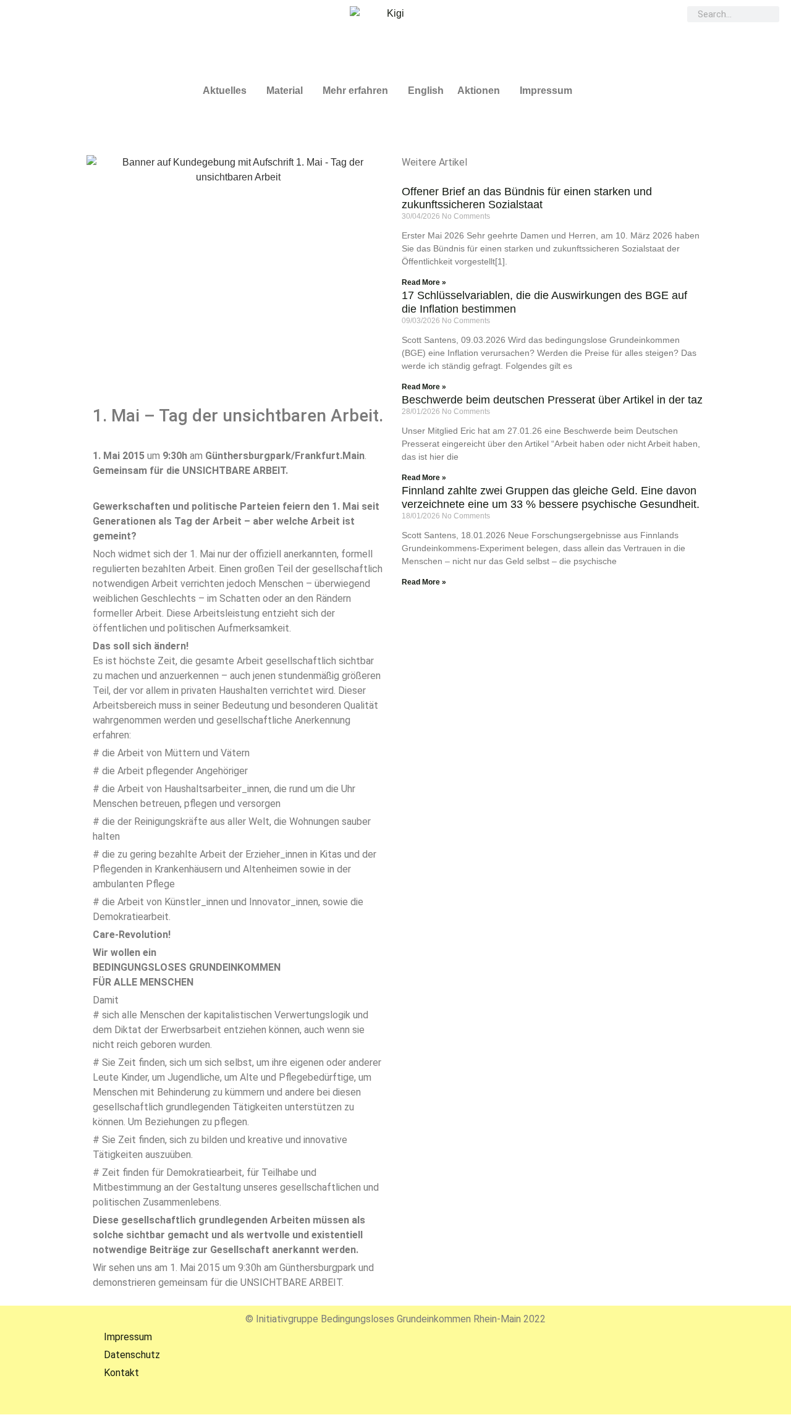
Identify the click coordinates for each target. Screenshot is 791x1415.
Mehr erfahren (355, 90)
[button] (228, 90)
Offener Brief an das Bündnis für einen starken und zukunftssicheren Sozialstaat (527, 198)
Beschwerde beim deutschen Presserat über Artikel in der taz (552, 400)
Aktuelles (225, 90)
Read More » (424, 282)
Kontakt (113, 1373)
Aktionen (478, 90)
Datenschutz (123, 1355)
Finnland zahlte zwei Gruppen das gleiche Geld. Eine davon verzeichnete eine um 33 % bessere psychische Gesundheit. (551, 497)
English (426, 90)
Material (284, 90)
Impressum (546, 90)
